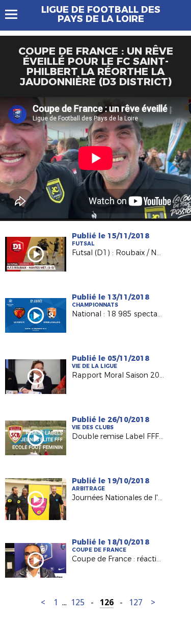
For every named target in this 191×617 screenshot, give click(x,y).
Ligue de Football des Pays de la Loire (100, 14)
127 (136, 602)
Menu (16, 14)
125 (78, 602)
